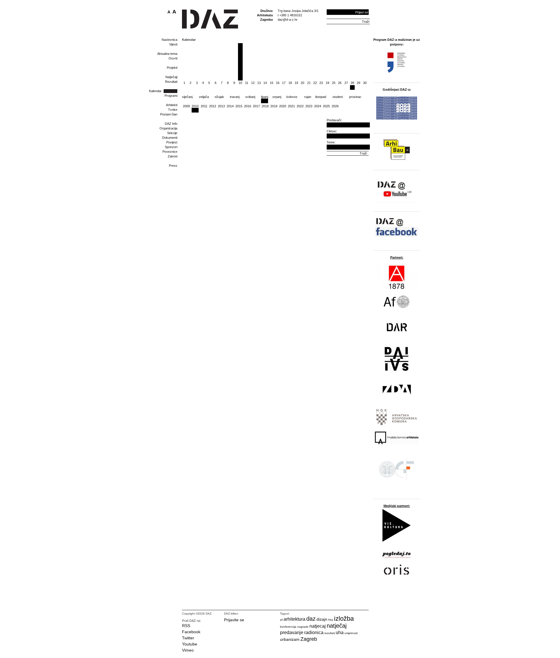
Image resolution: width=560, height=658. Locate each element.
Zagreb (308, 639)
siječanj (187, 97)
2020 (282, 106)
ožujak (219, 97)
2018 (265, 106)
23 (321, 83)
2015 (238, 106)
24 (327, 83)
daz (311, 618)
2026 (335, 106)
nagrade (303, 626)
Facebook (191, 631)
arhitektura (294, 619)
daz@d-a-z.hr (288, 19)
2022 (300, 106)
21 (309, 83)
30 (365, 83)
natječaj (336, 625)
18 (290, 83)
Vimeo (188, 650)
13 (259, 83)
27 (346, 83)
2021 (291, 106)
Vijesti (173, 44)
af (281, 619)
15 (271, 83)
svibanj (250, 97)
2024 (317, 106)
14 (265, 83)
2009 (186, 106)
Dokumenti (169, 137)
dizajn (321, 619)
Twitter (188, 638)
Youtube (189, 644)
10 (240, 83)
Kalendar (155, 91)
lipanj (264, 97)
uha (340, 632)
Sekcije (172, 133)
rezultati (329, 633)
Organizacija (168, 128)
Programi (170, 95)
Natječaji (171, 77)
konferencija (288, 626)
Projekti (172, 67)
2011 (204, 106)
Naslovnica (169, 39)
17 (284, 83)
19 (296, 83)
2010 (195, 106)
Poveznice (169, 151)
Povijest (171, 142)
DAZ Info (171, 123)
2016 (247, 106)
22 (315, 83)
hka (330, 619)
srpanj (276, 97)
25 (333, 83)
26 (340, 83)
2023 (308, 106)
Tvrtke (172, 109)
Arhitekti (171, 105)
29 (358, 83)
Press (173, 165)
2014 (230, 106)
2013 (221, 106)
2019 (273, 106)
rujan (307, 97)
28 (352, 83)
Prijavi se (361, 12)
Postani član (168, 114)
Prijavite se (234, 619)
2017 (256, 106)
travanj (234, 97)
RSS (186, 625)
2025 (326, 106)
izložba (344, 618)
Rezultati (171, 81)
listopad (320, 97)
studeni (337, 97)
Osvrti (173, 58)
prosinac (355, 97)
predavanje (291, 632)
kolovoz (292, 97)
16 (277, 83)
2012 (212, 106)
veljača (204, 97)
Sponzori (171, 147)
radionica (313, 632)
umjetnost (351, 633)
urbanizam (290, 639)
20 (302, 83)
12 (253, 83)
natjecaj (317, 626)
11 (246, 83)
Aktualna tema (167, 53)
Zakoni (172, 156)
